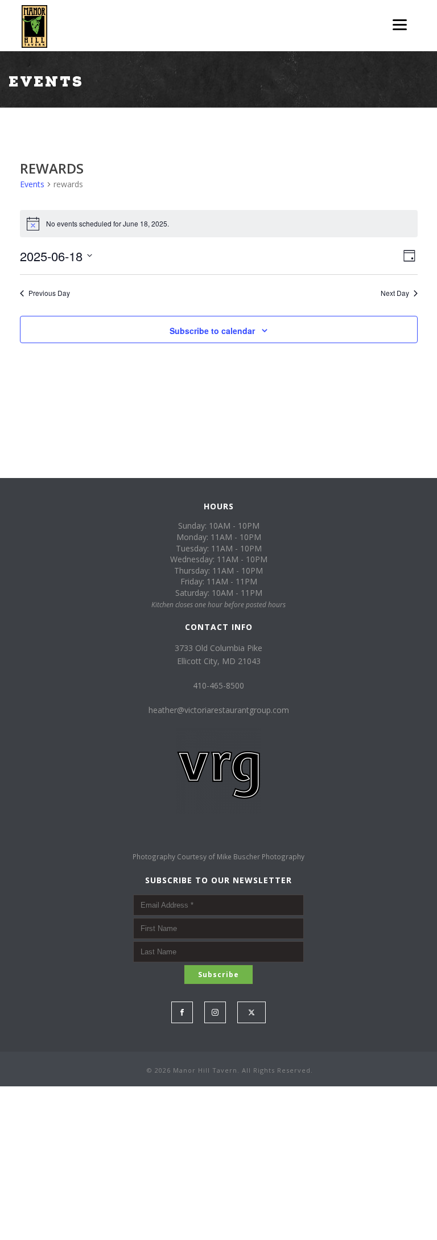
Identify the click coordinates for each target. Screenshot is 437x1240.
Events (32, 184)
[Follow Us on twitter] (251, 1012)
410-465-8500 (218, 685)
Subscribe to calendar (212, 330)
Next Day (395, 293)
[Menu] (399, 24)
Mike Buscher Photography (260, 856)
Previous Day (49, 293)
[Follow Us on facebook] (182, 1012)
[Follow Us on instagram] (215, 1012)
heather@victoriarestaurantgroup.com (219, 710)
